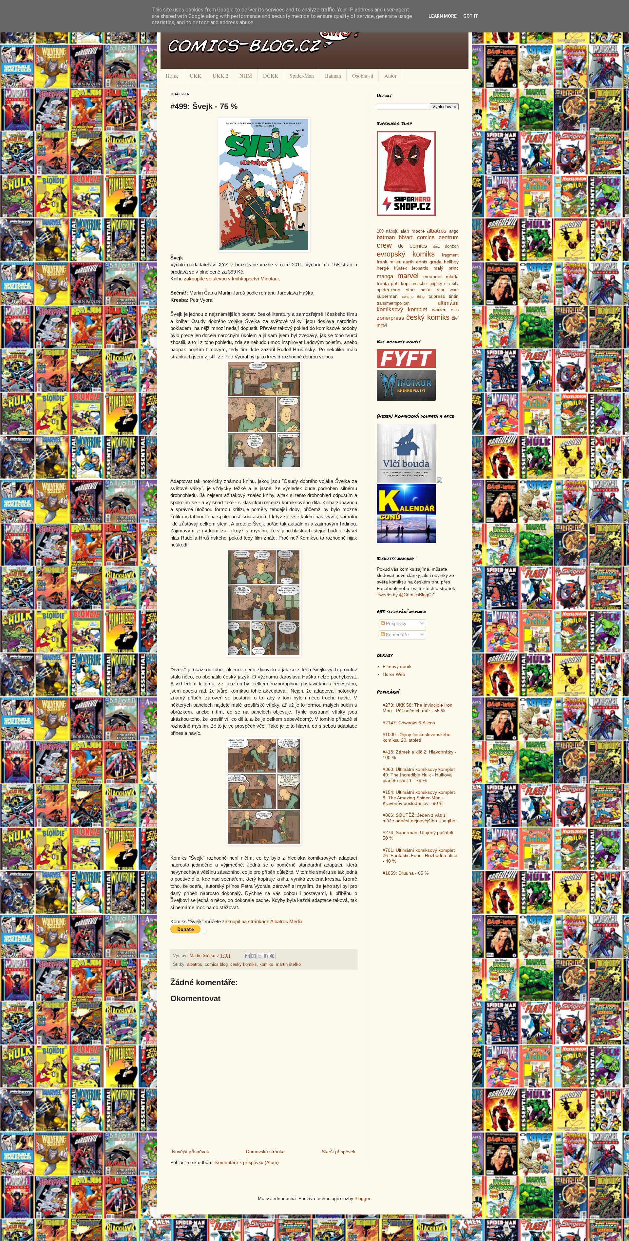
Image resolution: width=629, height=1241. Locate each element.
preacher (419, 283)
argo (454, 231)
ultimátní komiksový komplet (418, 306)
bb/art (406, 237)
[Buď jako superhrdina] (406, 214)
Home (172, 75)
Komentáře (397, 634)
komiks (266, 964)
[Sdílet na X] (260, 956)
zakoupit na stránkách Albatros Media (262, 921)
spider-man (388, 289)
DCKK (270, 75)
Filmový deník (397, 666)
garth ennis (415, 261)
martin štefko (288, 964)
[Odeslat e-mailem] (247, 956)
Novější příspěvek (190, 1151)
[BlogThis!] (253, 956)
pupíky (435, 283)
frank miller (389, 261)
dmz (436, 246)
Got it (470, 16)
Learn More (443, 16)
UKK (195, 75)
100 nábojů (387, 231)
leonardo (420, 268)
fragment (450, 255)
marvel (408, 276)
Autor (390, 75)
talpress (437, 296)
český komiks (243, 964)
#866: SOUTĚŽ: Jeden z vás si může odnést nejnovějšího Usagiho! (420, 817)
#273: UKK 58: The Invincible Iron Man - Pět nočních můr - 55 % (417, 707)
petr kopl (400, 283)
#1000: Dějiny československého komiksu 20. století (416, 737)
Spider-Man (302, 75)
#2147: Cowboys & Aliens (409, 722)
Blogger (362, 1198)
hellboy (451, 261)
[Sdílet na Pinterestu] (272, 956)
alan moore (412, 231)
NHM (245, 75)
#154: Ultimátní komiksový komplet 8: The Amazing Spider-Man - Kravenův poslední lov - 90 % (419, 798)
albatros (194, 964)
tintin (454, 296)
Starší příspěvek (338, 1151)
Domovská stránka (265, 1151)
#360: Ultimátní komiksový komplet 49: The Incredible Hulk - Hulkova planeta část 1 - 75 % (419, 775)
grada (435, 261)
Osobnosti (362, 75)
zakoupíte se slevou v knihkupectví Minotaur (231, 278)
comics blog (216, 964)
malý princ (446, 268)
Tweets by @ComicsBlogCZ (405, 594)
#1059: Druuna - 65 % (406, 873)
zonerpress (390, 318)
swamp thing (413, 296)
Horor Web (394, 674)
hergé (383, 268)
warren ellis (445, 309)
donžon (452, 246)
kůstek (400, 268)
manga (385, 276)
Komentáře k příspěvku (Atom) (247, 1162)
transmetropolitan (393, 303)
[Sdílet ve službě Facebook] (266, 956)
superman (387, 296)
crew (384, 245)
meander (432, 276)
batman (386, 237)
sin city (451, 283)
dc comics (413, 246)
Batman (333, 75)
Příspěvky (395, 623)
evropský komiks (406, 254)
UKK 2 (220, 75)
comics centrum (438, 237)
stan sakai (418, 289)
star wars (448, 290)
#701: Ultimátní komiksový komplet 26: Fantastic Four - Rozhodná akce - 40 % (420, 856)
